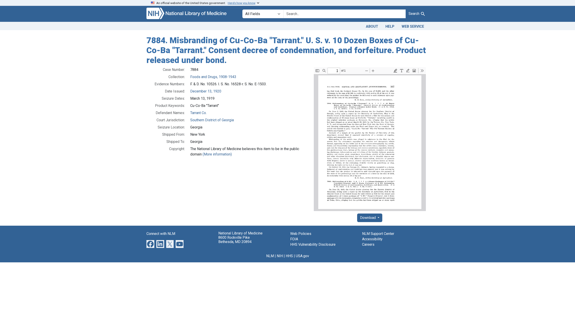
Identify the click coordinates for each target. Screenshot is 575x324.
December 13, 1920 (205, 91)
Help (389, 26)
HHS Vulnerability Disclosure (313, 244)
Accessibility (372, 239)
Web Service (413, 26)
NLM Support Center (378, 234)
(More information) (217, 154)
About (372, 26)
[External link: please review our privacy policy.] (150, 244)
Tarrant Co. (198, 113)
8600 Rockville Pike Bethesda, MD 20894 (235, 239)
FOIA (294, 239)
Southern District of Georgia (212, 120)
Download (368, 218)
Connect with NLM (160, 234)
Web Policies (300, 234)
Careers (368, 244)
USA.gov (302, 256)
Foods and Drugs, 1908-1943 (213, 77)
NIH (280, 256)
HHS (289, 256)
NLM (270, 256)
